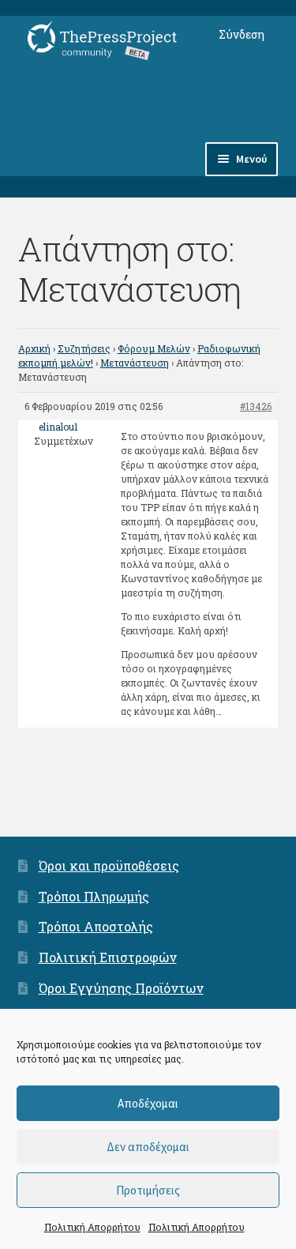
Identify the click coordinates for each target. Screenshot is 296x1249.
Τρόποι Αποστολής (96, 926)
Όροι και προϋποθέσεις (109, 865)
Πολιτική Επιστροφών (108, 957)
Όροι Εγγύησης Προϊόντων (121, 988)
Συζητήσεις (84, 348)
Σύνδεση (241, 34)
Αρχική (34, 348)
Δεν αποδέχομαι (148, 1146)
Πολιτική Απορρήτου (92, 1227)
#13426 (256, 406)
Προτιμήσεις (148, 1190)
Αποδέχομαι (148, 1103)
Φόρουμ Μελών (154, 348)
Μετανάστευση (134, 362)
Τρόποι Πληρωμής (94, 896)
